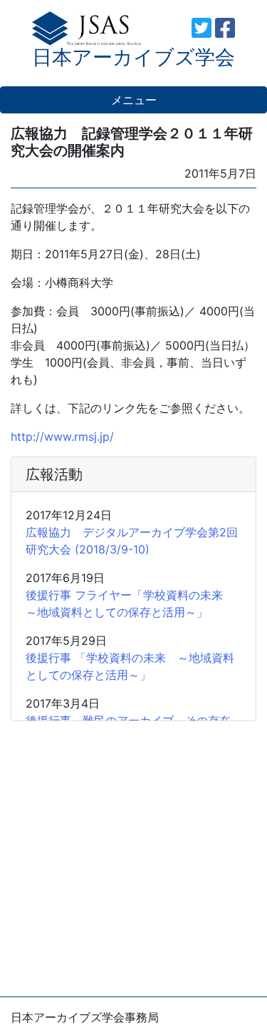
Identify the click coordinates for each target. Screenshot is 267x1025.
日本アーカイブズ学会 (133, 57)
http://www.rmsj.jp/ (62, 436)
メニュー (134, 100)
